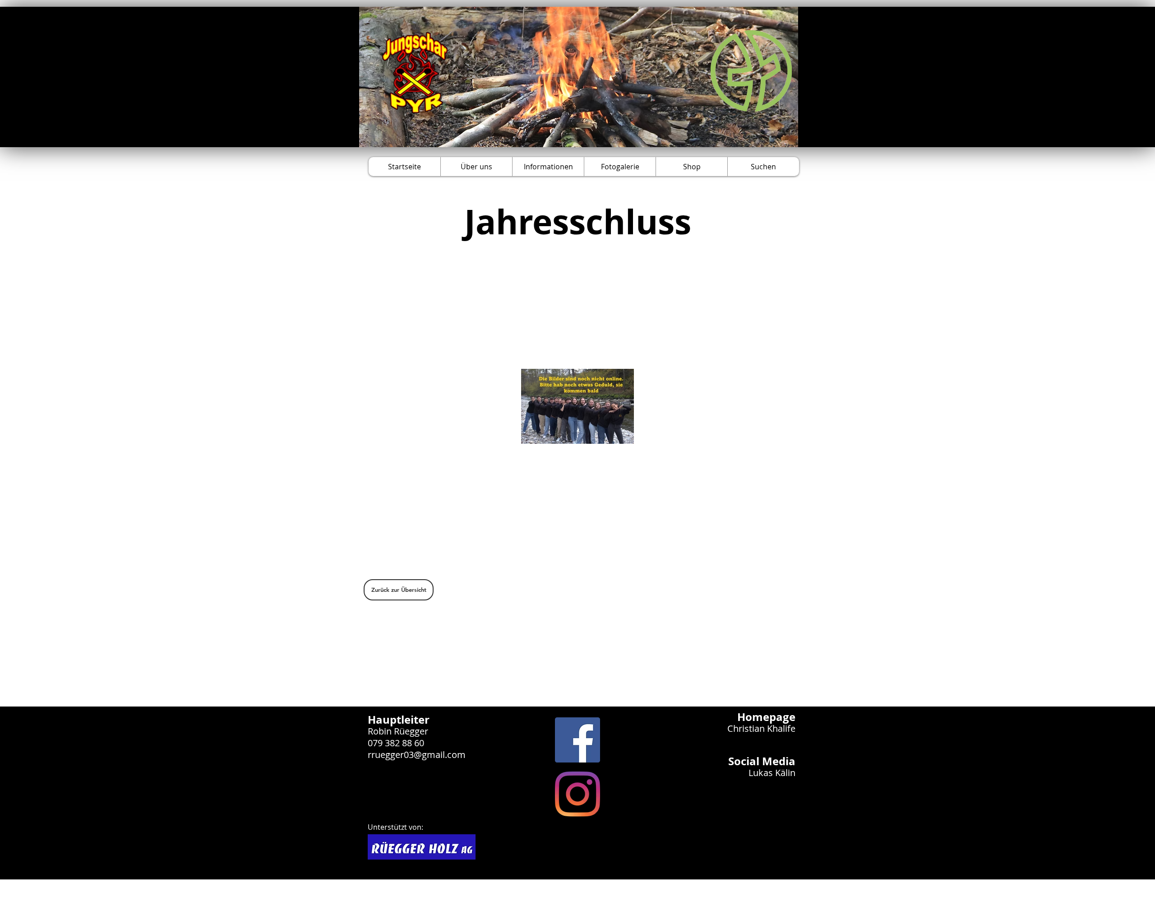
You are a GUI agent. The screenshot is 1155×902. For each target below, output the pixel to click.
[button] (476, 166)
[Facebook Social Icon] (577, 740)
